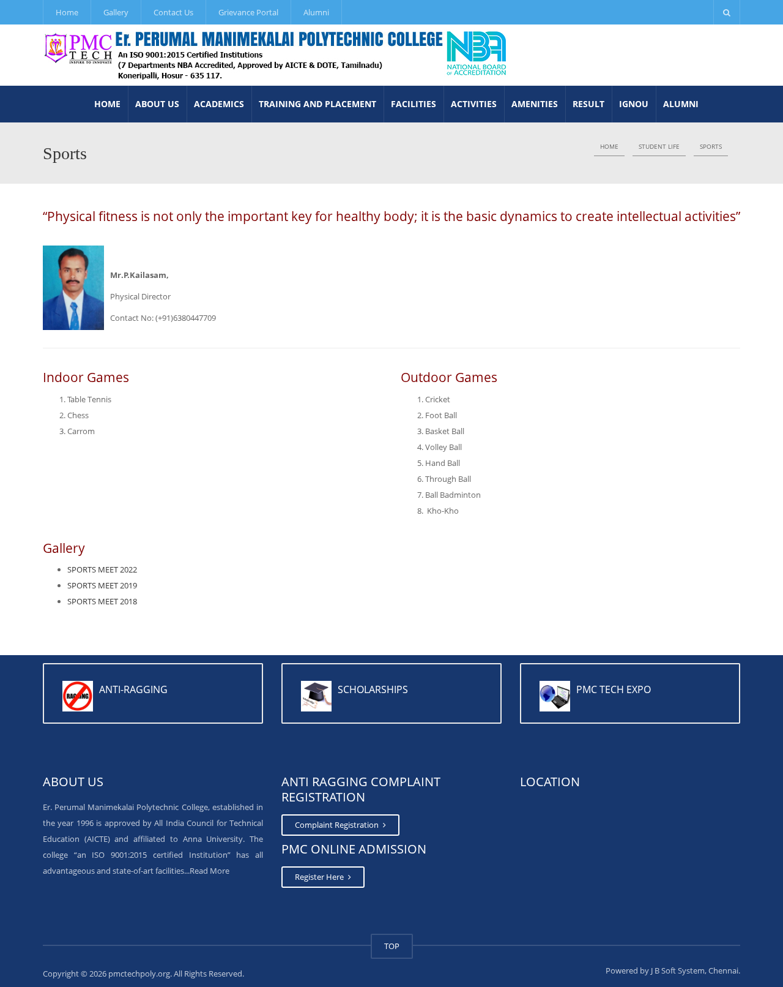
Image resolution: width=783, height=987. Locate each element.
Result (588, 104)
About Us (157, 104)
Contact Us (173, 12)
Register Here (320, 876)
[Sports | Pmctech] (276, 55)
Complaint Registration (337, 824)
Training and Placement (317, 104)
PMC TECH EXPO (613, 689)
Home (67, 12)
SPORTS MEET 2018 (102, 601)
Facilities (413, 104)
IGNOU (633, 104)
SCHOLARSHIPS (373, 689)
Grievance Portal (248, 12)
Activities (474, 104)
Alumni (316, 12)
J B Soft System (678, 970)
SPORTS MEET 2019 (102, 585)
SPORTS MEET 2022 (102, 569)
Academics (219, 104)
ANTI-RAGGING (133, 689)
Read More (209, 870)
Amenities (534, 104)
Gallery (115, 12)
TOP (391, 945)
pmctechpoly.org (139, 973)
